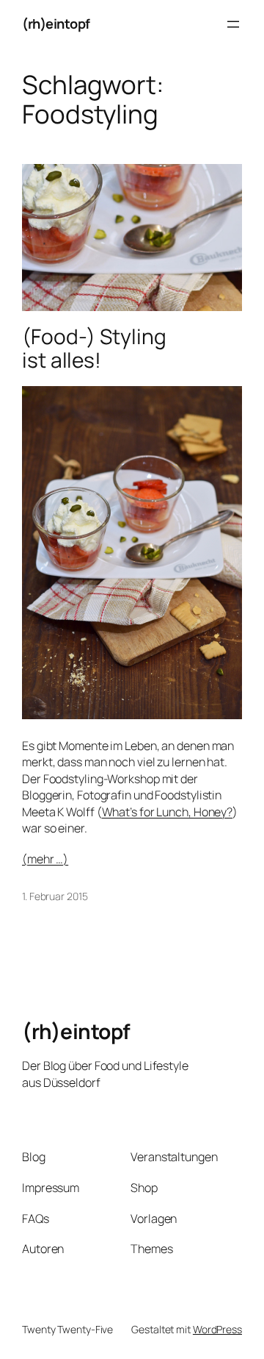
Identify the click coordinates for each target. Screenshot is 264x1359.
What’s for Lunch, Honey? (167, 812)
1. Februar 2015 (55, 896)
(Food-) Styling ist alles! (94, 348)
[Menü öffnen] (233, 24)
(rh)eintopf (56, 23)
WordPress (217, 1329)
